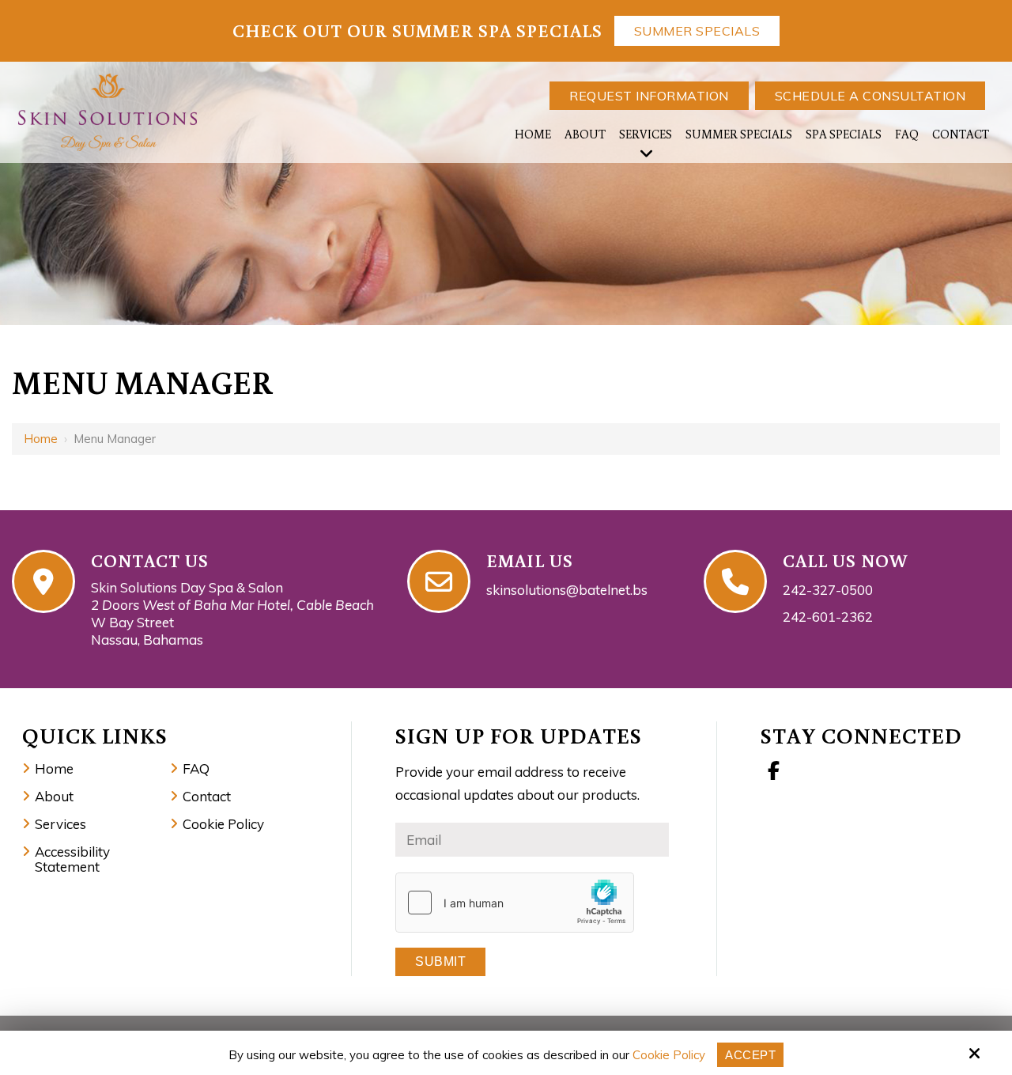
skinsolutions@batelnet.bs (567, 589)
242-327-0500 (828, 589)
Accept (750, 1055)
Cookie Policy (668, 1055)
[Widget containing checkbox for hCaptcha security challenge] (514, 902)
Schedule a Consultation (870, 96)
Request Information (649, 96)
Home (41, 438)
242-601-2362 (828, 616)
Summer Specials (697, 31)
